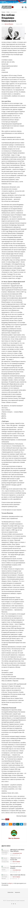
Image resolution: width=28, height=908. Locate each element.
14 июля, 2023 (19, 24)
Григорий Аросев (17, 870)
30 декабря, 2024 (14, 855)
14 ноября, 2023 (14, 863)
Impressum (17, 892)
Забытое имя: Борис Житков (17, 875)
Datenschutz (10, 892)
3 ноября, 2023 (14, 878)
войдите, (10, 883)
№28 (7, 819)
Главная (3, 12)
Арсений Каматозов (17, 853)
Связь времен (14, 12)
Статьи (7, 12)
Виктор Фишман (9, 24)
